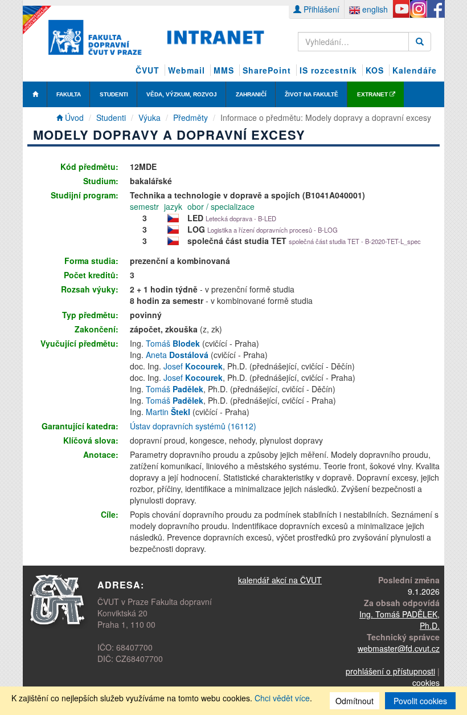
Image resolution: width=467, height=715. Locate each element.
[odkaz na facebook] (435, 9)
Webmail (186, 70)
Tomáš (173, 343)
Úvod (73, 117)
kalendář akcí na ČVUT (280, 580)
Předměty (190, 117)
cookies (426, 682)
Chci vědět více (282, 698)
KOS (375, 70)
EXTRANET (373, 94)
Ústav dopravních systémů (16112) (193, 426)
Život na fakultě (311, 94)
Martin (168, 411)
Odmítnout (354, 700)
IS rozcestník (328, 70)
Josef (193, 366)
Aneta (177, 354)
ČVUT (147, 70)
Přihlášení (320, 9)
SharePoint (267, 70)
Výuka (149, 117)
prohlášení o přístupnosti (390, 671)
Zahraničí (251, 94)
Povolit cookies (420, 700)
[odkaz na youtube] (401, 9)
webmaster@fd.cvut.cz (399, 648)
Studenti (114, 94)
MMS (224, 70)
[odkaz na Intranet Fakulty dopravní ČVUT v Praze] (156, 36)
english (374, 9)
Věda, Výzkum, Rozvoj (181, 94)
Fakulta (68, 94)
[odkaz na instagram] (418, 9)
